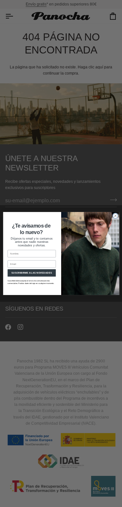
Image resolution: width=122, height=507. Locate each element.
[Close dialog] (115, 215)
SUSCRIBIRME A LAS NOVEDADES (31, 273)
